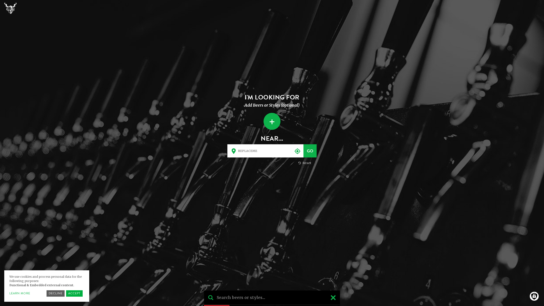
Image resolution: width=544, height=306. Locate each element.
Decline (55, 293)
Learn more (19, 293)
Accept (74, 293)
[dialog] (46, 286)
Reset (306, 163)
